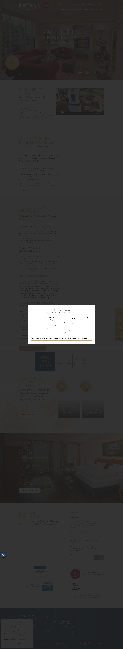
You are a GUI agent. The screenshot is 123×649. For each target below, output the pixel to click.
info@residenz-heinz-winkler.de (76, 330)
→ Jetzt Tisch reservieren (61, 325)
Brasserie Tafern (54, 335)
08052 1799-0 (50, 330)
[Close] (93, 306)
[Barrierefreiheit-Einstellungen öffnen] (3, 554)
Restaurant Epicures (67, 335)
